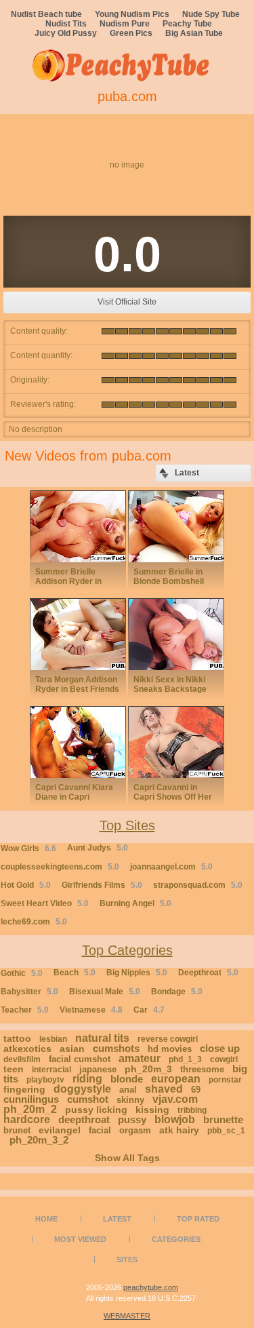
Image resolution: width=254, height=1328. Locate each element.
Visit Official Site (127, 302)
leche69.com (34, 921)
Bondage (177, 991)
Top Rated (198, 1219)
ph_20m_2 (30, 1109)
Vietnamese (91, 1010)
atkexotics (27, 1048)
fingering (24, 1089)
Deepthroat (208, 972)
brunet (16, 1130)
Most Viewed (80, 1239)
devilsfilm (22, 1059)
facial (100, 1130)
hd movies (170, 1049)
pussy (132, 1119)
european (175, 1079)
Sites (127, 1259)
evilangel (60, 1130)
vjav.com (175, 1099)
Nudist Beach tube (46, 14)
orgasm (135, 1130)
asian (72, 1048)
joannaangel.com (171, 867)
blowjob (174, 1119)
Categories (176, 1239)
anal (128, 1090)
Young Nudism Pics (132, 14)
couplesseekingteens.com (60, 867)
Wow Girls (28, 848)
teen (13, 1068)
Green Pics (131, 33)
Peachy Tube (187, 23)
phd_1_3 (185, 1059)
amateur (140, 1058)
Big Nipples (136, 972)
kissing (152, 1109)
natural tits (102, 1038)
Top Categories (127, 950)
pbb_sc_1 (226, 1130)
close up (220, 1048)
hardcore (26, 1119)
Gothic (22, 973)
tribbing (192, 1110)
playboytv (45, 1080)
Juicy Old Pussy (66, 33)
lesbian (53, 1039)
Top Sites (127, 825)
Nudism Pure (125, 23)
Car (149, 1010)
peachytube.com (150, 1287)
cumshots (116, 1048)
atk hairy (179, 1130)
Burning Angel (135, 903)
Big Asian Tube (194, 33)
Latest (117, 1219)
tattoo (17, 1038)
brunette (223, 1119)
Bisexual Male (104, 991)
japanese (98, 1069)
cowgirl (224, 1059)
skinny (130, 1100)
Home (46, 1219)
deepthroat (84, 1119)
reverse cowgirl (167, 1039)
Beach (75, 972)
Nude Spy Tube (211, 14)
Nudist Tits (66, 23)
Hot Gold (26, 885)
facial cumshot (79, 1059)
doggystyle (82, 1089)
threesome (202, 1069)
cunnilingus (31, 1099)
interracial (51, 1069)
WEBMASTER (127, 1316)
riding (87, 1079)
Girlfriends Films (102, 885)
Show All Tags (127, 1157)
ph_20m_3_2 (38, 1140)
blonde (126, 1079)
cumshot (87, 1099)
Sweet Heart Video (45, 903)
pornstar (225, 1080)
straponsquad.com (197, 885)
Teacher (25, 1010)
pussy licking (96, 1109)
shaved (164, 1089)
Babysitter (29, 991)
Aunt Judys (97, 848)
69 (195, 1090)
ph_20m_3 (148, 1068)
